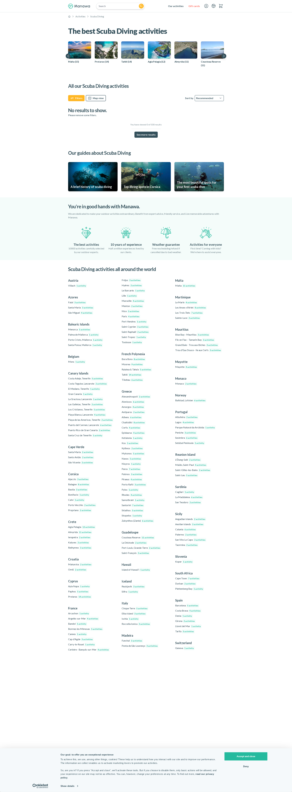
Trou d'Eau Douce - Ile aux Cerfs (198, 350)
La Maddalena (188, 497)
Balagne (78, 484)
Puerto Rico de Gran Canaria (89, 430)
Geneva (184, 648)
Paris (130, 316)
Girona (185, 620)
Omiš (77, 569)
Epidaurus (133, 432)
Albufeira (186, 417)
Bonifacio (78, 494)
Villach (77, 285)
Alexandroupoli (136, 396)
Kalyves (78, 542)
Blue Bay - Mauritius (192, 334)
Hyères (132, 285)
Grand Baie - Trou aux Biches (196, 344)
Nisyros (131, 463)
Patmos (132, 474)
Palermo (185, 534)
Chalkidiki (133, 422)
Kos (130, 443)
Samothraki (133, 499)
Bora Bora (133, 359)
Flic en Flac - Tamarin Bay (194, 339)
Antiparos (133, 412)
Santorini (132, 505)
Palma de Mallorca (83, 334)
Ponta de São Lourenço (140, 645)
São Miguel (80, 312)
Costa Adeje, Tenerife (85, 378)
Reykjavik (133, 586)
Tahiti (131, 374)
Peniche (185, 432)
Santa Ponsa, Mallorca (85, 344)
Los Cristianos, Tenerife (86, 409)
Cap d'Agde (80, 639)
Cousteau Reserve (138, 537)
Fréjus (131, 280)
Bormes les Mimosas (85, 628)
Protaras (79, 596)
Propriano (79, 510)
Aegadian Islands (190, 519)
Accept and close (246, 756)
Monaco (185, 383)
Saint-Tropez (134, 337)
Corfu (131, 427)
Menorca (79, 329)
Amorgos (133, 406)
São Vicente (80, 462)
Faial (77, 302)
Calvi (76, 499)
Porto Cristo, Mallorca (85, 339)
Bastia (77, 489)
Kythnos (132, 448)
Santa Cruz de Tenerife (85, 435)
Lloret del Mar (188, 626)
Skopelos (132, 515)
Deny (246, 766)
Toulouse (132, 342)
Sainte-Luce (187, 317)
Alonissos (133, 401)
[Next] (223, 56)
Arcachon (78, 613)
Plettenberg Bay (189, 588)
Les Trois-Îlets (189, 312)
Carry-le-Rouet (81, 644)
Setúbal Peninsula (189, 442)
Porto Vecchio (82, 505)
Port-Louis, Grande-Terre (141, 547)
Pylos (130, 489)
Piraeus (132, 479)
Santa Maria (80, 307)
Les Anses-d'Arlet (190, 307)
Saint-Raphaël (135, 331)
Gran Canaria (80, 393)
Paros (131, 468)
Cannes (77, 634)
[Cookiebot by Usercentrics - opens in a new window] (40, 786)
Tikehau (132, 379)
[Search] (141, 6)
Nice (130, 311)
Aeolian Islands (189, 524)
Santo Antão (80, 457)
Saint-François (135, 552)
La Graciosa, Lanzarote (85, 399)
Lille (129, 295)
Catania (185, 529)
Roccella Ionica (136, 623)
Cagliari (184, 491)
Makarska (79, 564)
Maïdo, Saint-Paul (190, 464)
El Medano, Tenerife (84, 388)
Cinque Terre (135, 608)
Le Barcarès (133, 290)
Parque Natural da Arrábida (195, 427)
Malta (185, 285)
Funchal (132, 640)
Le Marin (186, 302)
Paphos (78, 591)
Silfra (130, 591)
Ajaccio (78, 479)
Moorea (132, 364)
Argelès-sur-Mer (83, 618)
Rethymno (79, 547)
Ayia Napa (79, 586)
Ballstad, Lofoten (190, 400)
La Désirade (134, 542)
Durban (185, 583)
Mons (76, 361)
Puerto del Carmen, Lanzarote (89, 424)
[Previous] (68, 56)
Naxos (131, 458)
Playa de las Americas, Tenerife (90, 419)
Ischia (130, 618)
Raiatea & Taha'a (136, 369)
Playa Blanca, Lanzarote (86, 414)
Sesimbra (186, 437)
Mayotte (186, 366)
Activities (80, 16)
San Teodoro (188, 502)
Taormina (186, 544)
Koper (183, 561)
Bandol (77, 623)
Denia (183, 615)
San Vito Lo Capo (190, 539)
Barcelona (186, 605)
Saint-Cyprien (135, 326)
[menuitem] (176, 6)
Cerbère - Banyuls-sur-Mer (88, 649)
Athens (131, 417)
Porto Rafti (134, 484)
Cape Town (187, 578)
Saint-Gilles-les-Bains (192, 470)
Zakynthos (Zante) (137, 520)
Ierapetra (79, 537)
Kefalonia (132, 437)
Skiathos (132, 510)
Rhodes (132, 494)
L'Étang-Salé (187, 459)
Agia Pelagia (81, 526)
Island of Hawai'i (136, 569)
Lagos (184, 422)
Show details (67, 786)
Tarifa (184, 631)
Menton (132, 305)
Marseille (133, 300)
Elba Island (134, 613)
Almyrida (79, 532)
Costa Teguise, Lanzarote (87, 383)
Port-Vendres (134, 321)
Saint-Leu (186, 475)
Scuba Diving (97, 16)
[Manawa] (79, 6)
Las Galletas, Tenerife (85, 404)
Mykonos (133, 453)
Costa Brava (188, 610)
